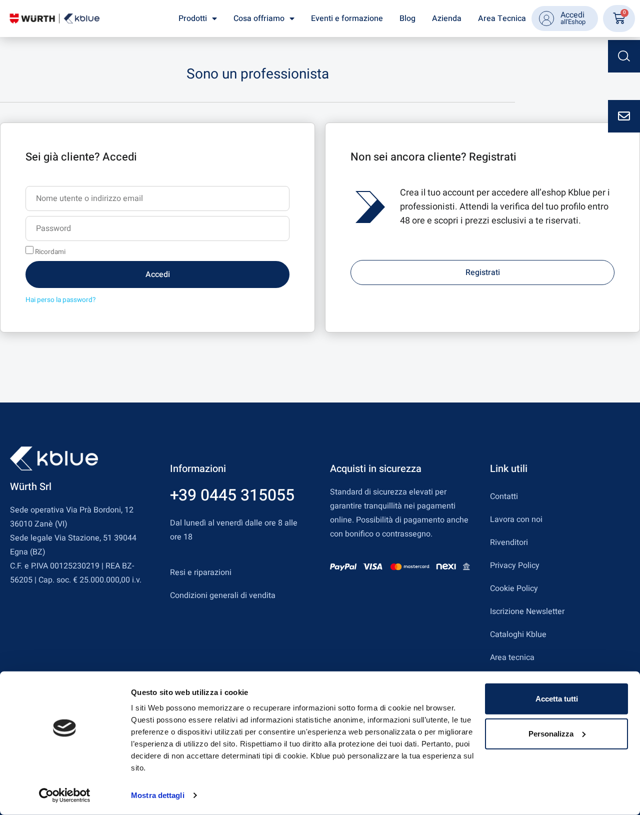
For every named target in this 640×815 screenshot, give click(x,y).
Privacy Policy (515, 566)
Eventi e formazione (347, 18)
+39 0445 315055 (232, 495)
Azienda (447, 18)
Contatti (504, 496)
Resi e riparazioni (201, 572)
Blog (408, 18)
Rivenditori (509, 542)
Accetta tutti (557, 698)
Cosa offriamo (259, 18)
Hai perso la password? (61, 300)
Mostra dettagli (157, 795)
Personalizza (551, 733)
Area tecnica (512, 658)
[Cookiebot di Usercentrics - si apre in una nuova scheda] (64, 795)
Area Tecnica (502, 18)
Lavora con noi (516, 520)
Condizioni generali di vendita (223, 596)
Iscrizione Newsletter (527, 612)
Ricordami (50, 251)
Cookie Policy (514, 588)
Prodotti (192, 18)
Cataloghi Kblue (518, 634)
